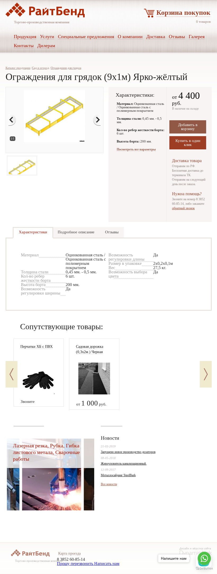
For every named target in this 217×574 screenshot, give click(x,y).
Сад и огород (40, 67)
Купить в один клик (187, 143)
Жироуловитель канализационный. (124, 463)
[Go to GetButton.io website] (204, 568)
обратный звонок (183, 208)
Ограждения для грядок (66, 67)
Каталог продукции (18, 67)
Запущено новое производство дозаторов (128, 452)
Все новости (109, 484)
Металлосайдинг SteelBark (118, 475)
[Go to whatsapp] (204, 558)
